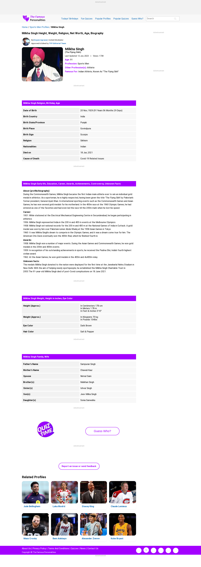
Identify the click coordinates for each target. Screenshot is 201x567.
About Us (26, 548)
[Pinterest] (168, 550)
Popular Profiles (103, 18)
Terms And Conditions (58, 548)
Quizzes (74, 548)
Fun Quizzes (86, 18)
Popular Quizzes (121, 18)
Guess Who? (137, 18)
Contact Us (92, 548)
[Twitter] (146, 550)
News (83, 548)
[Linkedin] (161, 550)
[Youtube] (175, 550)
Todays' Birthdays (69, 18)
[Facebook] (139, 550)
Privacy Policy (39, 548)
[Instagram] (153, 550)
